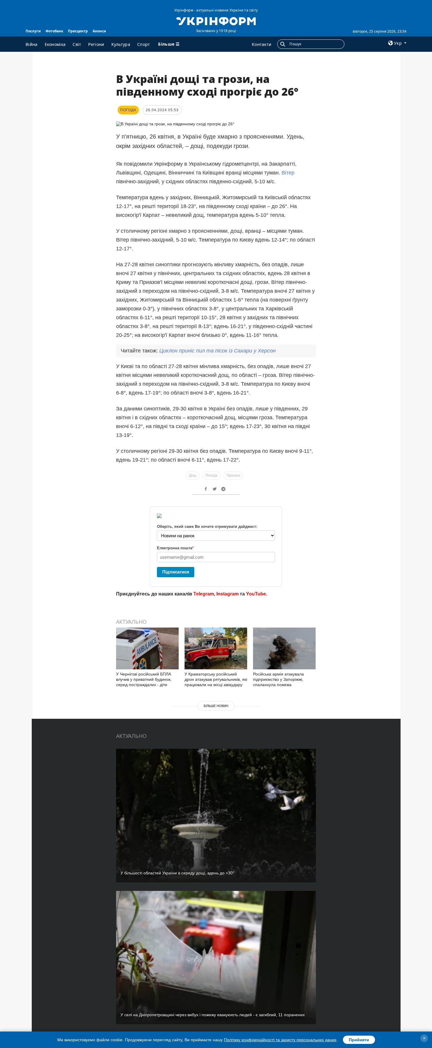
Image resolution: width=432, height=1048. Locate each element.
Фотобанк (54, 31)
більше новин (216, 706)
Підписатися (175, 571)
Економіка (55, 44)
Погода (211, 475)
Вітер (288, 173)
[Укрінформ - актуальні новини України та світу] (215, 20)
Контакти (261, 44)
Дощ (192, 475)
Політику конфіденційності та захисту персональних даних (280, 1039)
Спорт (143, 44)
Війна (32, 44)
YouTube (256, 593)
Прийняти (359, 1039)
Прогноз (233, 475)
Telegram (203, 593)
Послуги (33, 31)
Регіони (96, 44)
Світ (77, 44)
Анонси (99, 31)
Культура (120, 44)
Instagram (227, 593)
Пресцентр (78, 31)
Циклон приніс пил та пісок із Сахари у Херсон (217, 351)
